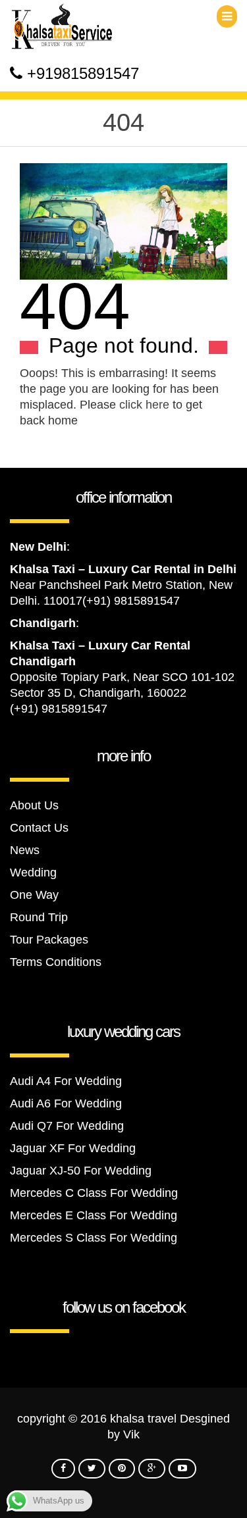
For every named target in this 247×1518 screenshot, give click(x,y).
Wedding (33, 872)
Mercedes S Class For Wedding (93, 1237)
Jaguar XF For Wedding (73, 1148)
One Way (34, 894)
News (25, 850)
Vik (131, 1434)
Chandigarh (43, 623)
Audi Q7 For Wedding (67, 1125)
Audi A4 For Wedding (66, 1081)
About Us (34, 805)
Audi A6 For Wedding (66, 1103)
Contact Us (39, 827)
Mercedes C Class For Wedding (94, 1193)
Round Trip (39, 917)
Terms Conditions (55, 962)
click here (144, 404)
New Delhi (38, 546)
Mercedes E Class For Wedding (93, 1215)
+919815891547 (83, 73)
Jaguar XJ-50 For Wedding (80, 1170)
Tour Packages (49, 939)
